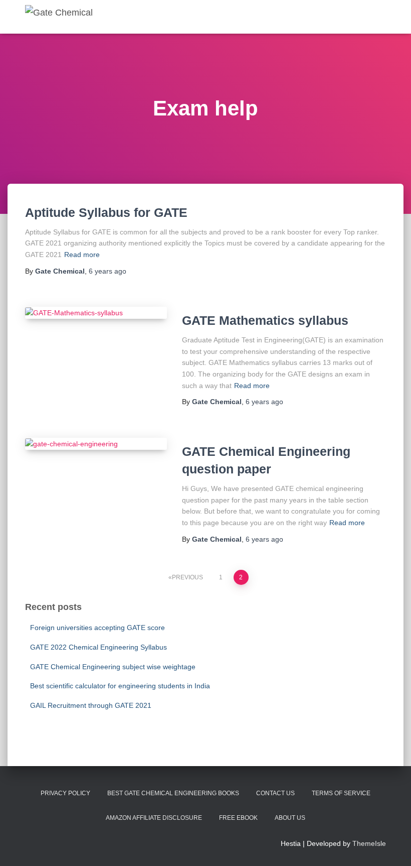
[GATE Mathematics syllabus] (96, 313)
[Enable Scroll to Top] (391, 845)
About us (290, 817)
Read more (82, 255)
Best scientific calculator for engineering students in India (120, 686)
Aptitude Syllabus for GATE (106, 212)
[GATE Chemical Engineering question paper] (96, 444)
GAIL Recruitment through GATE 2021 (90, 705)
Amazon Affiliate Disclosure (154, 817)
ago (107, 271)
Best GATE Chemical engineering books (173, 793)
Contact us (275, 793)
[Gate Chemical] (59, 17)
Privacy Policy (65, 793)
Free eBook (238, 817)
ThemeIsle (369, 843)
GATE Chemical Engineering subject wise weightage (112, 667)
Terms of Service (341, 793)
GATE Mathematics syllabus (265, 320)
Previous (187, 577)
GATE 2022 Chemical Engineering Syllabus (98, 647)
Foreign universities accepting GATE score (97, 628)
